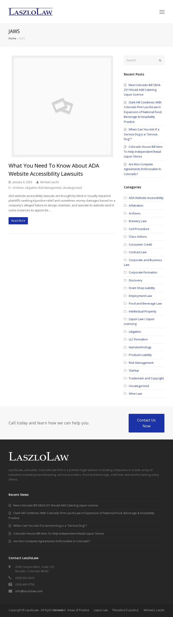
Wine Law (135, 394)
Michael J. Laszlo (154, 610)
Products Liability (140, 355)
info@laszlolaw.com (29, 591)
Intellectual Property (142, 311)
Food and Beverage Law (145, 303)
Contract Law (137, 252)
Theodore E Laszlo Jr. (125, 610)
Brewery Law (137, 221)
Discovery (135, 280)
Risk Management (50, 188)
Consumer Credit (140, 244)
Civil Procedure (139, 229)
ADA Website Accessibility (146, 198)
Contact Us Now (146, 423)
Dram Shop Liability (142, 288)
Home (12, 38)
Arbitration (136, 205)
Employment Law (140, 296)
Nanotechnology (140, 347)
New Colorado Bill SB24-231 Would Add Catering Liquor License (142, 90)
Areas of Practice (78, 610)
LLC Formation (138, 339)
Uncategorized (72, 188)
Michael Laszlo (49, 182)
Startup (134, 370)
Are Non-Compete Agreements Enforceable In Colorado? (142, 169)
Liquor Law (101, 610)
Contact (58, 610)
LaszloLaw (32, 610)
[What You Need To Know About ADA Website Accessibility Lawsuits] (62, 155)
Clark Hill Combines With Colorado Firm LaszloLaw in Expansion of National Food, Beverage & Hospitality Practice (143, 112)
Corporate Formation (143, 272)
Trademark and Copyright (146, 378)
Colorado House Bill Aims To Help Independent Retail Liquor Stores (143, 151)
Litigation (31, 188)
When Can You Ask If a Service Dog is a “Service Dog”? (141, 134)
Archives (18, 188)
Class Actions (138, 237)
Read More (18, 221)
